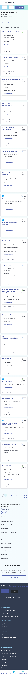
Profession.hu (9, 2)
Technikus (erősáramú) (9, 151)
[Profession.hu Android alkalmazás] (18, 601)
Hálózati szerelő (7, 381)
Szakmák (4, 662)
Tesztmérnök (6, 199)
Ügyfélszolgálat (6, 624)
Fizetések (4, 665)
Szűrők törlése (23, 20)
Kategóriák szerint (6, 659)
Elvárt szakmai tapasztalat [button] (8, 539)
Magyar (15, 591)
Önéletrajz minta (6, 668)
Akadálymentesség (7, 643)
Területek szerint (6, 650)
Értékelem (14, 577)
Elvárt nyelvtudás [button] (6, 536)
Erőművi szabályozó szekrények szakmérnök (10, 337)
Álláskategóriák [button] (5, 558)
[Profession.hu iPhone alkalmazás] (7, 601)
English (22, 591)
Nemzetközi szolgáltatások (9, 616)
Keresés (20, 7)
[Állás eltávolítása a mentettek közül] (25, 51)
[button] (6, 23)
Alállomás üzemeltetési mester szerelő (9, 423)
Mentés (4, 512)
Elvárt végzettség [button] (6, 543)
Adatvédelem (5, 640)
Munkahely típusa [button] (6, 551)
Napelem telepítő (7, 241)
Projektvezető (6, 358)
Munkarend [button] (4, 528)
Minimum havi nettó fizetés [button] (9, 532)
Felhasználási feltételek (8, 637)
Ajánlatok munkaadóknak (9, 610)
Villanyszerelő (6, 265)
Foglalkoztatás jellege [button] (7, 525)
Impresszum (5, 613)
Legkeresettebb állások (8, 653)
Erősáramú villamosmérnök (11, 32)
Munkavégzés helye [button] (7, 521)
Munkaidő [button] (4, 554)
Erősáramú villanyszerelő (10, 57)
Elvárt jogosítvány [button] (6, 547)
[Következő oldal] (25, 496)
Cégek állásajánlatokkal (8, 656)
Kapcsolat (4, 626)
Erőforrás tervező (7, 398)
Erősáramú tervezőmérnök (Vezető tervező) (10, 104)
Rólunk (4, 591)
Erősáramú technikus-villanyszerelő (9, 128)
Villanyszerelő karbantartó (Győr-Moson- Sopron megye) (10, 291)
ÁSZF (2, 634)
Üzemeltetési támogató (9, 444)
